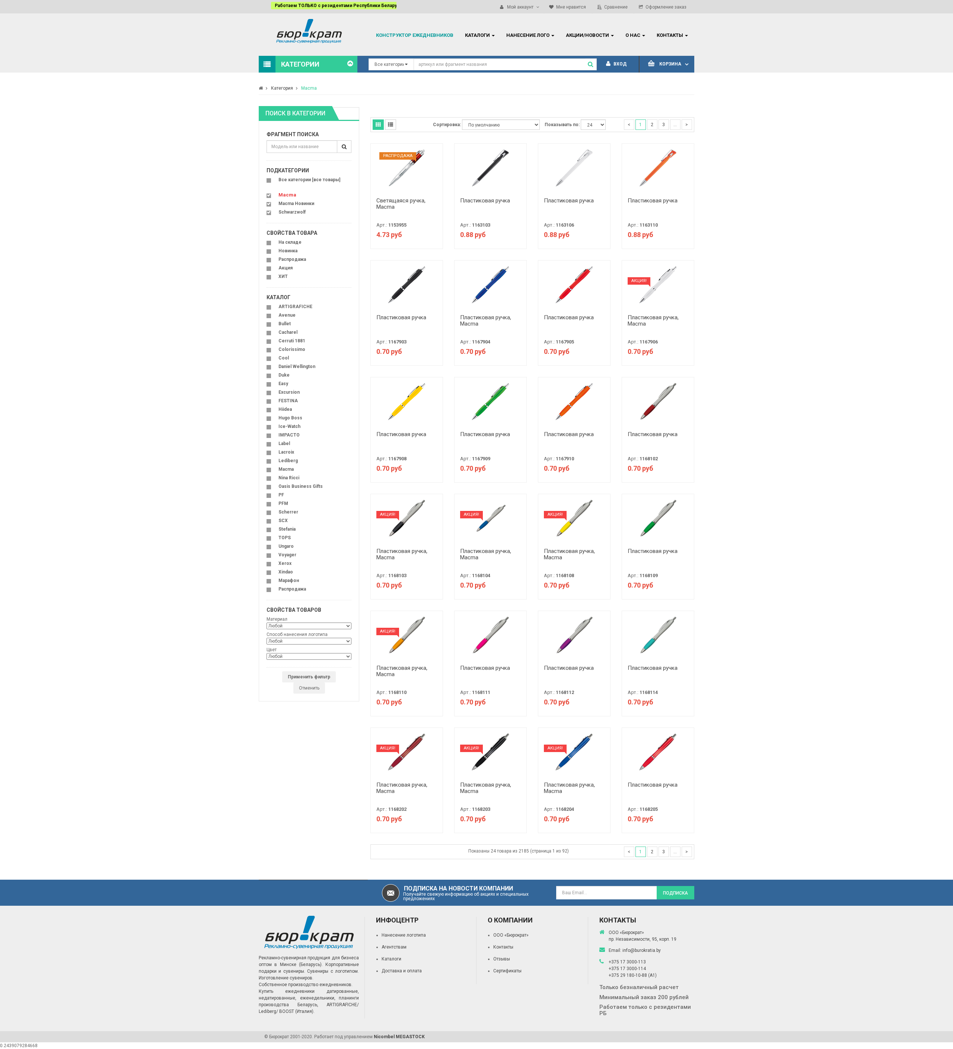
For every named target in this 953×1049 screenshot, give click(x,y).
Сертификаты (507, 970)
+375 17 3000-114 (627, 968)
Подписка (675, 893)
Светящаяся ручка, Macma (400, 203)
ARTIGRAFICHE (295, 306)
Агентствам (394, 947)
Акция (285, 268)
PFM (283, 503)
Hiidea (285, 409)
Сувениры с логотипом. (333, 971)
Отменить (309, 688)
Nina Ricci (288, 477)
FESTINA (288, 400)
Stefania (287, 529)
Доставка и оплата (402, 970)
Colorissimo (291, 349)
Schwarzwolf (292, 212)
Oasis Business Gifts (300, 486)
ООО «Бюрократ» (511, 935)
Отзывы (501, 959)
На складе (290, 242)
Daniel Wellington (296, 366)
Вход (619, 64)
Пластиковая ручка (485, 200)
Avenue (287, 315)
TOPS (284, 537)
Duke (284, 375)
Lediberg (288, 460)
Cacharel (287, 332)
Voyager (287, 554)
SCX (283, 520)
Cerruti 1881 (291, 340)
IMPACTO (289, 435)
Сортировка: (447, 124)
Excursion (289, 392)
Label (284, 443)
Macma (309, 88)
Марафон (288, 580)
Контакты (503, 947)
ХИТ (283, 276)
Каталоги (391, 959)
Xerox (284, 563)
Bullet (284, 323)
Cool (283, 358)
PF (281, 495)
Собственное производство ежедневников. (306, 984)
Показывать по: (562, 124)
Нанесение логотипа (404, 935)
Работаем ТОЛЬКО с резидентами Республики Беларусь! (326, 5)
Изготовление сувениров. (286, 978)
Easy (283, 383)
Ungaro (286, 546)
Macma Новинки (296, 203)
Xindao (285, 572)
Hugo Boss (290, 417)
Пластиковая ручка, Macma (485, 320)
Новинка (287, 250)
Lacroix (286, 452)
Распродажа (292, 259)
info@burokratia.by (641, 950)
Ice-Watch (289, 426)
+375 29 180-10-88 (628, 975)
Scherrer (288, 512)
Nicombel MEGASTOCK (399, 1036)
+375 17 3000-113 (627, 962)
